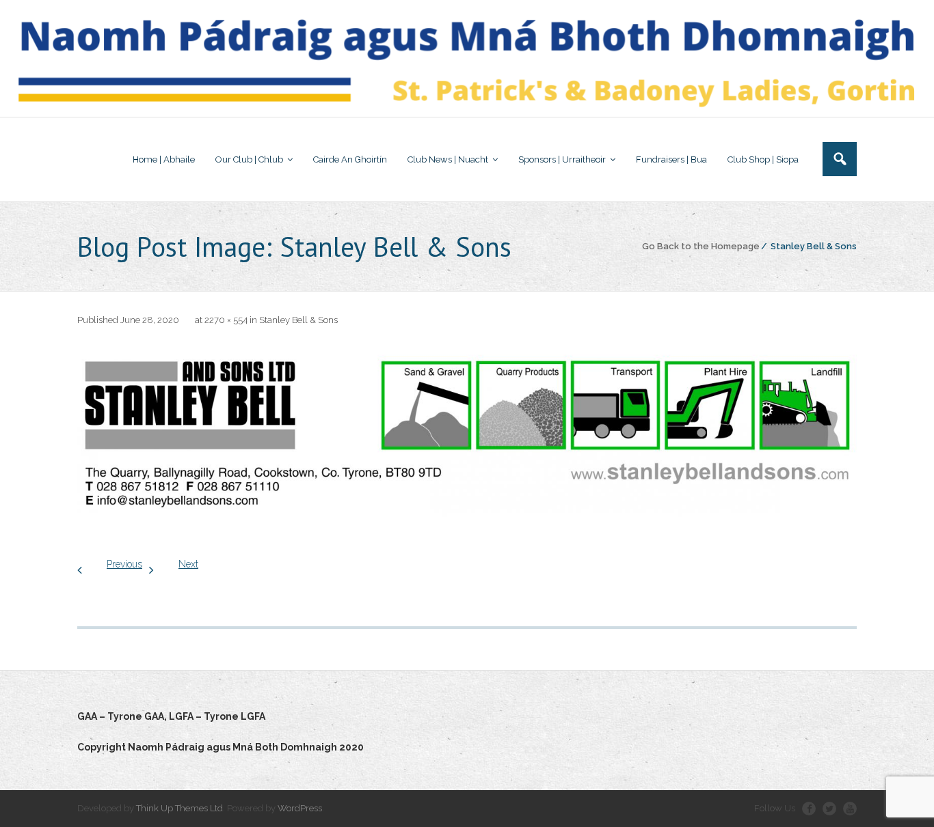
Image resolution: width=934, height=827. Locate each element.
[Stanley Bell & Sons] (467, 434)
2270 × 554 (226, 320)
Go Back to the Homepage (701, 246)
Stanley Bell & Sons (298, 320)
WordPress (300, 808)
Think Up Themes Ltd (179, 808)
